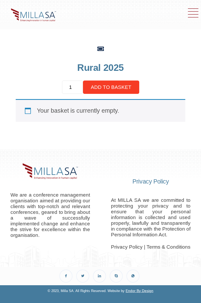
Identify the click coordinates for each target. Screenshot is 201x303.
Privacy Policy (127, 247)
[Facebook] (65, 276)
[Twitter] (82, 276)
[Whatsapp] (132, 276)
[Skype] (116, 276)
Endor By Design (139, 291)
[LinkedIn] (99, 276)
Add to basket (111, 87)
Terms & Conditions (169, 247)
